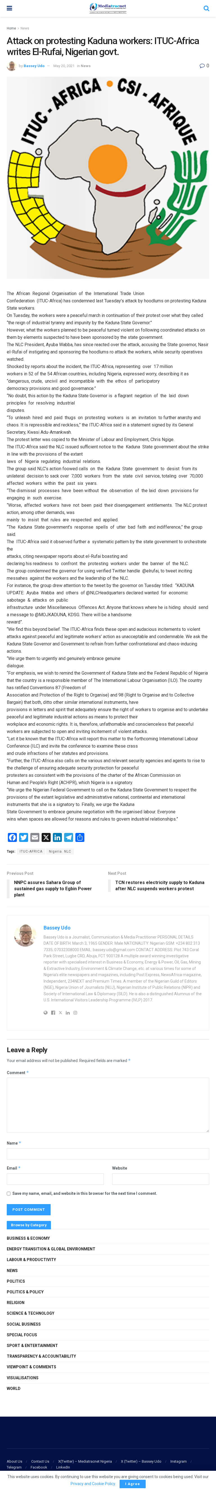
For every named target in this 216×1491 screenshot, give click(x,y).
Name (14, 1143)
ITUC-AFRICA (31, 851)
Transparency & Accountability (41, 1356)
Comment (18, 1072)
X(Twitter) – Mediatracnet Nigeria (85, 1461)
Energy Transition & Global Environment (51, 1249)
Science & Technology (30, 1313)
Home (11, 28)
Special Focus (22, 1335)
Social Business (24, 1324)
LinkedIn (63, 1467)
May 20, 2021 (64, 66)
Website (119, 1168)
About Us (14, 1461)
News (25, 28)
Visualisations (23, 1378)
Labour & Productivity (31, 1259)
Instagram (178, 1461)
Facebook (39, 1467)
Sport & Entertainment (32, 1345)
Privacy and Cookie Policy (93, 1483)
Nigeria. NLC (60, 851)
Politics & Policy (25, 1292)
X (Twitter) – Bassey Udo (141, 1461)
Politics (16, 1281)
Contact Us (40, 1461)
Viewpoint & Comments (31, 1367)
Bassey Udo (34, 66)
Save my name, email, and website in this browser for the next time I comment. (84, 1193)
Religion (15, 1302)
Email (14, 1168)
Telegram (14, 1467)
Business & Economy (28, 1238)
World (14, 1388)
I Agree (132, 1484)
